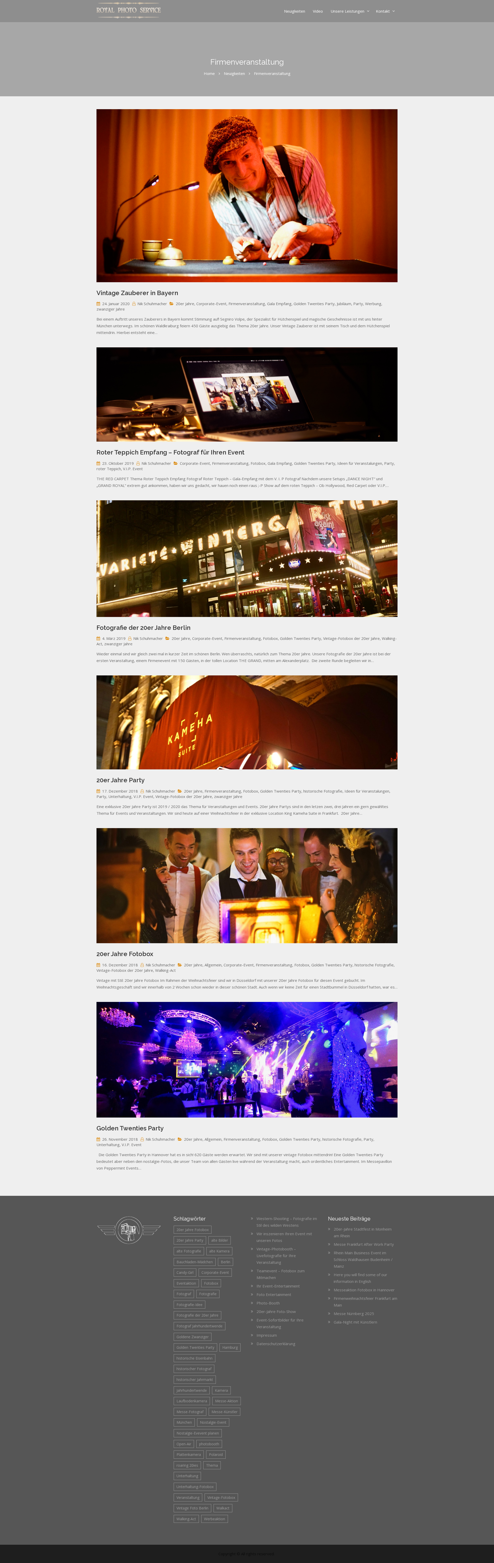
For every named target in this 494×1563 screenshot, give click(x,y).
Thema (212, 1465)
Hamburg (230, 1347)
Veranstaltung (188, 1497)
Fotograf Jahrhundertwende (200, 1326)
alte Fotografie (189, 1251)
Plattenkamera (189, 1454)
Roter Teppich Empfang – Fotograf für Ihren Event (170, 452)
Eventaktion (186, 1283)
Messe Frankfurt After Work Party (364, 1244)
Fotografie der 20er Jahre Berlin (143, 627)
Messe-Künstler (224, 1411)
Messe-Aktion (226, 1400)
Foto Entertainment (274, 1294)
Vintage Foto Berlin (192, 1508)
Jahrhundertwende (192, 1390)
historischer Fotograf (194, 1368)
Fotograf (184, 1293)
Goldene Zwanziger (193, 1336)
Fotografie (208, 1293)
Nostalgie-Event (213, 1422)
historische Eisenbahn (195, 1358)
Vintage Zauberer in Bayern (137, 293)
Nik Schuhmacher (152, 303)
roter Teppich (108, 468)
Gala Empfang (279, 303)
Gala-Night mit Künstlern (355, 1322)
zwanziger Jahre (110, 309)
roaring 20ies (187, 1465)
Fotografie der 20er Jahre (197, 1315)
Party (358, 303)
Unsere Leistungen (347, 11)
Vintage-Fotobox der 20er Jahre (351, 638)
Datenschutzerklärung (276, 1343)
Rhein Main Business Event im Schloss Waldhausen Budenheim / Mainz (363, 1259)
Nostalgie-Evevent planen (198, 1433)
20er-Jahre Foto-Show (276, 1311)
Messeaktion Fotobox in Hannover (364, 1289)
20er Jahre (185, 303)
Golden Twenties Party (314, 303)
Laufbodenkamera (192, 1400)
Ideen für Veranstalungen (359, 463)
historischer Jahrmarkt (195, 1379)
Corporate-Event (211, 303)
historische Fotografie (322, 791)
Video (318, 11)
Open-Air (184, 1443)
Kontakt (383, 11)
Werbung (373, 303)
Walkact (223, 1508)
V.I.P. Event (133, 468)
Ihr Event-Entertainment (278, 1286)
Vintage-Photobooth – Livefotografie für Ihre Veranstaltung (276, 1255)
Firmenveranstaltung (246, 303)
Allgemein (213, 964)
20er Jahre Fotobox (124, 954)
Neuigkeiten (294, 11)
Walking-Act (165, 970)
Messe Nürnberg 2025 (354, 1313)
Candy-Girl (185, 1272)
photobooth (209, 1443)
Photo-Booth (268, 1303)
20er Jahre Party (120, 780)
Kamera (221, 1390)
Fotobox (258, 463)
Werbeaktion (214, 1518)
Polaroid (216, 1454)
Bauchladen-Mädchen (195, 1261)
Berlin (225, 1261)
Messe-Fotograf (190, 1411)
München (184, 1422)
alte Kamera (219, 1251)
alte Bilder (219, 1240)
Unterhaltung (119, 796)
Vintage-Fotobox (221, 1497)
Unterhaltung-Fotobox (195, 1486)
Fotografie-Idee (189, 1304)
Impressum (267, 1335)
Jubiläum (344, 303)
